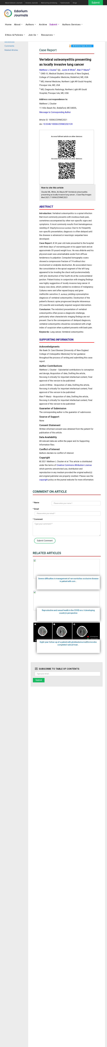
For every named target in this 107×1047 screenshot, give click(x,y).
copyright (43, 479)
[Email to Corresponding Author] (59, 70)
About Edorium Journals (13, 3)
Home (8, 24)
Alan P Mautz (83, 70)
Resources (47, 35)
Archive (43, 24)
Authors (30, 24)
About (17, 24)
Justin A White (69, 70)
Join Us (32, 35)
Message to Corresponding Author (55, 112)
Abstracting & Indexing (49, 3)
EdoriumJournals (21, 13)
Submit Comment (45, 540)
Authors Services (71, 24)
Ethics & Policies (14, 35)
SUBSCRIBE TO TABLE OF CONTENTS (59, 668)
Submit (96, 2)
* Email (36, 509)
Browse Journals (32, 3)
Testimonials (65, 3)
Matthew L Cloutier (48, 70)
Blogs (75, 3)
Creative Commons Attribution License (74, 465)
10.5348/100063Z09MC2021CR (58, 124)
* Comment (38, 519)
